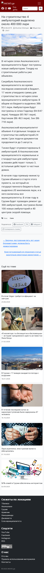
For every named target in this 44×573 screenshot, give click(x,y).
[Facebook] (2, 8)
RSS (3, 541)
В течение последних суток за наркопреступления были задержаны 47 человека (19, 412)
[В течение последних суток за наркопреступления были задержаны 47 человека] (22, 395)
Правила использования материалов (18, 559)
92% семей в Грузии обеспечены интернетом (21, 483)
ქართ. (15, 10)
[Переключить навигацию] (39, 3)
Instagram (5, 538)
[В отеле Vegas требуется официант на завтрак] (22, 281)
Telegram (36, 224)
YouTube (5, 532)
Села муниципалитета (11, 521)
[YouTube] (9, 8)
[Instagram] (6, 8)
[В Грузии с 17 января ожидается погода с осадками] (22, 358)
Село (12, 218)
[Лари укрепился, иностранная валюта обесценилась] (22, 434)
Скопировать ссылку (12, 229)
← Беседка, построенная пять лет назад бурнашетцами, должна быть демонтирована (21, 243)
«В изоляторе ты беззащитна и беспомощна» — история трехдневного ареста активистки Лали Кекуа (21, 335)
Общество (37, 28)
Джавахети (6, 518)
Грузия (4, 509)
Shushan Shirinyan (22, 28)
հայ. (14, 7)
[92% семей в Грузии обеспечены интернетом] (22, 470)
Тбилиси (5, 503)
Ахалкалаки (6, 506)
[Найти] (41, 8)
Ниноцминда (7, 515)
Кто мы (4, 556)
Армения (5, 512)
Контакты (6, 562)
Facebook (19, 224)
